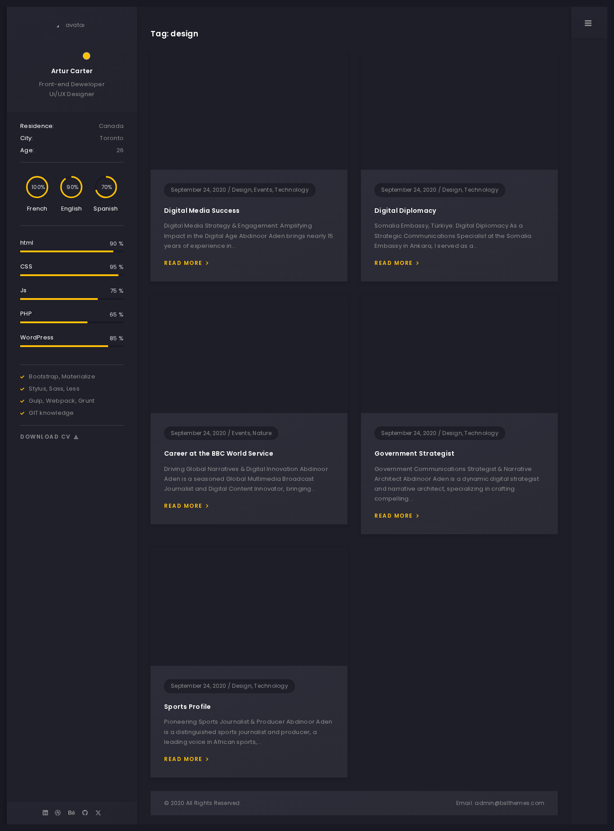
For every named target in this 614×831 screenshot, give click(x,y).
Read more (183, 263)
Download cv (46, 436)
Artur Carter (72, 70)
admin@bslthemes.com (509, 803)
